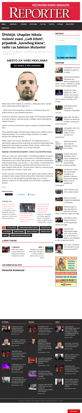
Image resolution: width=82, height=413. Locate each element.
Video (57, 322)
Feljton (51, 24)
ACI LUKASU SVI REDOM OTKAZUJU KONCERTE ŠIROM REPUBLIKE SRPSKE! (45, 360)
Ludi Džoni (7, 231)
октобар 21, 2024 (10, 52)
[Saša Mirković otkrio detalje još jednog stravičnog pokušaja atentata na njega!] (6, 331)
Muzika (31, 322)
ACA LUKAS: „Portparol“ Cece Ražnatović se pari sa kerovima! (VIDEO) (19, 341)
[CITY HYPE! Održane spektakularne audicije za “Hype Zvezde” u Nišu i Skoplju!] (33, 375)
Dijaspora (13, 24)
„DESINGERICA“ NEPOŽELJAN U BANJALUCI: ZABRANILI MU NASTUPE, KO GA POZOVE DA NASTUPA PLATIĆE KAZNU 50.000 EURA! (44, 345)
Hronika (23, 24)
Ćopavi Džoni (11, 228)
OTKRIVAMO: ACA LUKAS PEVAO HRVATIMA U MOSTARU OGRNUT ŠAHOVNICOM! (19, 367)
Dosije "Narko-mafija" (40, 52)
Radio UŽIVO (70, 24)
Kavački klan (45, 228)
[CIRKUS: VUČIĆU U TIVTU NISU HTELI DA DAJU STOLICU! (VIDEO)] (59, 359)
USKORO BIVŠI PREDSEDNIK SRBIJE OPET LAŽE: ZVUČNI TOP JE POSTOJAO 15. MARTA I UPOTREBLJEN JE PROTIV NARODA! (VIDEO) (72, 331)
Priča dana (33, 24)
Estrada (60, 24)
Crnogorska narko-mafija (29, 228)
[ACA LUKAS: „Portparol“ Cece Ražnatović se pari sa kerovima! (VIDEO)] (6, 344)
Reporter (20, 52)
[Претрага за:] (67, 40)
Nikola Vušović (32, 231)
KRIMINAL (6, 54)
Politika (43, 24)
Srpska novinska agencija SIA (21, 235)
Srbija (3, 24)
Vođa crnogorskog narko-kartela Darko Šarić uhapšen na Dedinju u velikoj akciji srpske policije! (27, 217)
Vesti (10, 54)
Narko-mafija (18, 231)
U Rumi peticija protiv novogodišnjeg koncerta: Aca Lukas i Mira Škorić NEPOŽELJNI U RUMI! (19, 380)
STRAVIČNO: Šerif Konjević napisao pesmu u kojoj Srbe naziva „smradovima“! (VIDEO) (19, 353)
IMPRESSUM (5, 28)
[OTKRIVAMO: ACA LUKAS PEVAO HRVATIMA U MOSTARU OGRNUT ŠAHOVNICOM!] (6, 368)
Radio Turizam (10, 241)
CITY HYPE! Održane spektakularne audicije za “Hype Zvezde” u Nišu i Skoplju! (45, 373)
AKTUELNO (29, 52)
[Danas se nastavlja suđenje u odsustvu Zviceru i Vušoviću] (11, 211)
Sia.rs (4, 187)
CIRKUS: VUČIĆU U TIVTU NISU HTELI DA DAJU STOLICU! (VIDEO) (72, 356)
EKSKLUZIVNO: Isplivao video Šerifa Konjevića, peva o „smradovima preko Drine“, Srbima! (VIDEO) (72, 382)
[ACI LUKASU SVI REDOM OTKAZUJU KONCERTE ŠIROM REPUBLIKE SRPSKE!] (33, 362)
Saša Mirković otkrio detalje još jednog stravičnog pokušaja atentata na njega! (18, 329)
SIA (29, 106)
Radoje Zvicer (45, 231)
